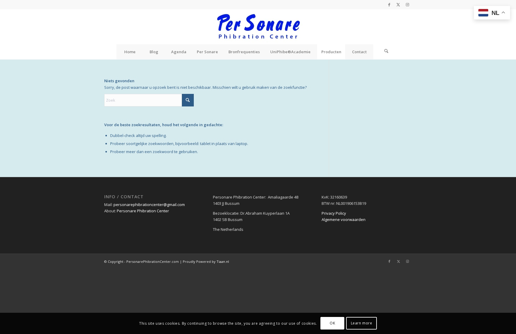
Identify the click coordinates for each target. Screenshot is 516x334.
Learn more (361, 323)
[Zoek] (386, 51)
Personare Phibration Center (143, 210)
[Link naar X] (398, 4)
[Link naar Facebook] (389, 4)
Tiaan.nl (222, 261)
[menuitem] (129, 51)
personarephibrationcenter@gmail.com (149, 204)
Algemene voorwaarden (344, 219)
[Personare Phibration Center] (258, 26)
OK (332, 323)
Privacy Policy (334, 213)
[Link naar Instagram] (407, 4)
